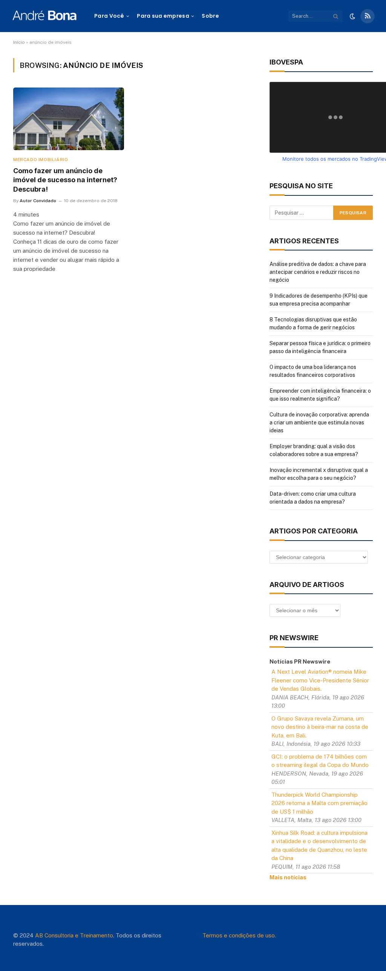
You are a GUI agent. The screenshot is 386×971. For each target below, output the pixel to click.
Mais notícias (288, 877)
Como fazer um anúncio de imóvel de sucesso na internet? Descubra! (65, 180)
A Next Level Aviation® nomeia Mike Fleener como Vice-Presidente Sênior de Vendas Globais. (320, 680)
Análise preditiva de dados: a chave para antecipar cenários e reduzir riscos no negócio (318, 272)
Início (19, 42)
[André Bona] (44, 16)
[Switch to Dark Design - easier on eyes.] (352, 16)
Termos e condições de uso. (239, 935)
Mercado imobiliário (40, 159)
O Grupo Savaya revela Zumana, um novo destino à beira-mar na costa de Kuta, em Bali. (319, 727)
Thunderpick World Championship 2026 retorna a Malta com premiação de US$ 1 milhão (319, 803)
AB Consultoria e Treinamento (74, 935)
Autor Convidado (38, 200)
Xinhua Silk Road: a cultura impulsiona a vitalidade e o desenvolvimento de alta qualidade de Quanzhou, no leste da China (319, 846)
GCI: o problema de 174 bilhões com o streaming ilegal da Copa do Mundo (320, 760)
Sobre (210, 16)
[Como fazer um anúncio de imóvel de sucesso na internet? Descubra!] (68, 119)
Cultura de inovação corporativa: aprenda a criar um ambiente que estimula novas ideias (319, 422)
